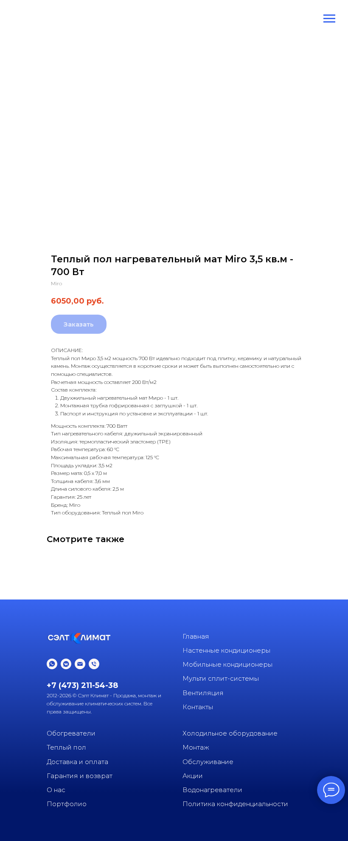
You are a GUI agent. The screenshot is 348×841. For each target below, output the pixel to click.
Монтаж (195, 747)
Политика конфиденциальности (235, 804)
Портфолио (67, 804)
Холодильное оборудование (230, 733)
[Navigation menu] (329, 18)
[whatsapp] (52, 664)
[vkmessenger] (66, 664)
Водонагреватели (212, 790)
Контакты (197, 707)
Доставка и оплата (77, 762)
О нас (56, 790)
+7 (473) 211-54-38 (82, 685)
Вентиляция (203, 693)
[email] (80, 664)
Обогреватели (71, 733)
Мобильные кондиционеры (227, 664)
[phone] (94, 664)
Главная (195, 636)
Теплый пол (66, 747)
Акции (192, 776)
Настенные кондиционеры (226, 650)
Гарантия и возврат (79, 776)
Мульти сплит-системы (220, 678)
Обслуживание (207, 762)
